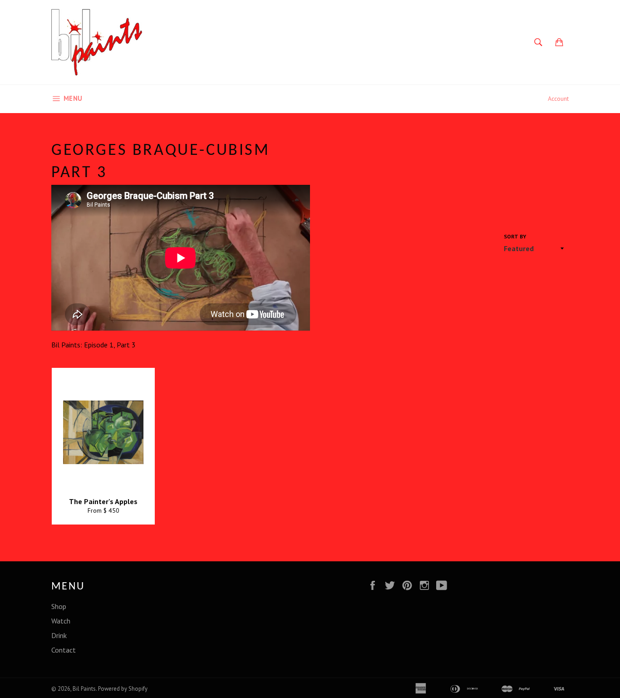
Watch (60, 620)
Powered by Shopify (123, 689)
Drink (59, 635)
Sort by (515, 236)
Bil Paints (84, 689)
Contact (63, 649)
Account (558, 98)
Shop (58, 606)
